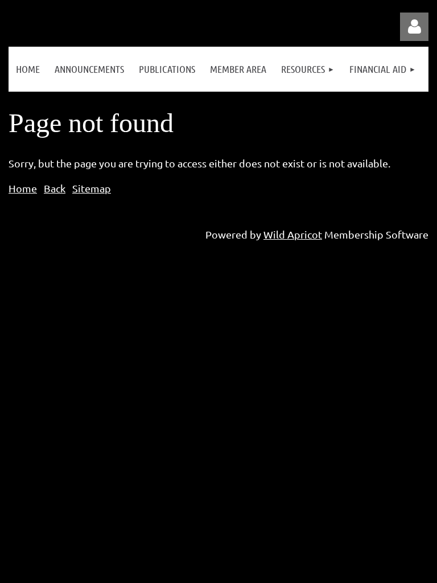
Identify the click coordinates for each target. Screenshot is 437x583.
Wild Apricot (292, 234)
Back (54, 188)
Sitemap (91, 188)
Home (23, 188)
